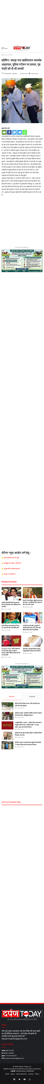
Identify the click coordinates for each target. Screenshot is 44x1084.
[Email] (4, 132)
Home (5, 55)
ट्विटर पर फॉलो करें (9, 574)
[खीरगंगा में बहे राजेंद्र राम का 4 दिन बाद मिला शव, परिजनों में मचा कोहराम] (7, 706)
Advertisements (21, 1074)
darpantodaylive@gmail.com (14, 1039)
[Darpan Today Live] (22, 48)
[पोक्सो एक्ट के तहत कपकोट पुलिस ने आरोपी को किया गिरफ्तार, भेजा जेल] (7, 736)
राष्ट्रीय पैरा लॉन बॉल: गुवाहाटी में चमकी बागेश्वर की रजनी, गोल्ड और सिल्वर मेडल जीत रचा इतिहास (32, 627)
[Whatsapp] (24, 132)
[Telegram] (19, 132)
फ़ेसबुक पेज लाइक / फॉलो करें (12, 563)
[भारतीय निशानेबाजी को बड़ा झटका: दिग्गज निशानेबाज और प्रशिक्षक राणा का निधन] (11, 593)
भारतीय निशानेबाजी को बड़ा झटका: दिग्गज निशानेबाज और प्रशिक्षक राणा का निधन (11, 604)
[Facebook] (9, 132)
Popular (32, 696)
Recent (11, 696)
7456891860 (30, 1071)
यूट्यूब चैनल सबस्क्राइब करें (12, 569)
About (13, 1074)
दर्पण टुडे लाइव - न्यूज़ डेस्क (10, 73)
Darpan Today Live (25, 1066)
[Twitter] (14, 132)
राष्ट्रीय (10, 55)
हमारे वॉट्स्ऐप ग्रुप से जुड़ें (11, 558)
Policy (37, 1074)
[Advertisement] (22, 22)
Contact (31, 1074)
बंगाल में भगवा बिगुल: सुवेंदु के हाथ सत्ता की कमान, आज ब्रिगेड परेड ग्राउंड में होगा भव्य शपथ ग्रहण (32, 602)
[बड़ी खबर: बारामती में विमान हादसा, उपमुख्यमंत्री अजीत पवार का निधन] (32, 640)
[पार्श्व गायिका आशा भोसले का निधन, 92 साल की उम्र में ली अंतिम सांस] (11, 617)
